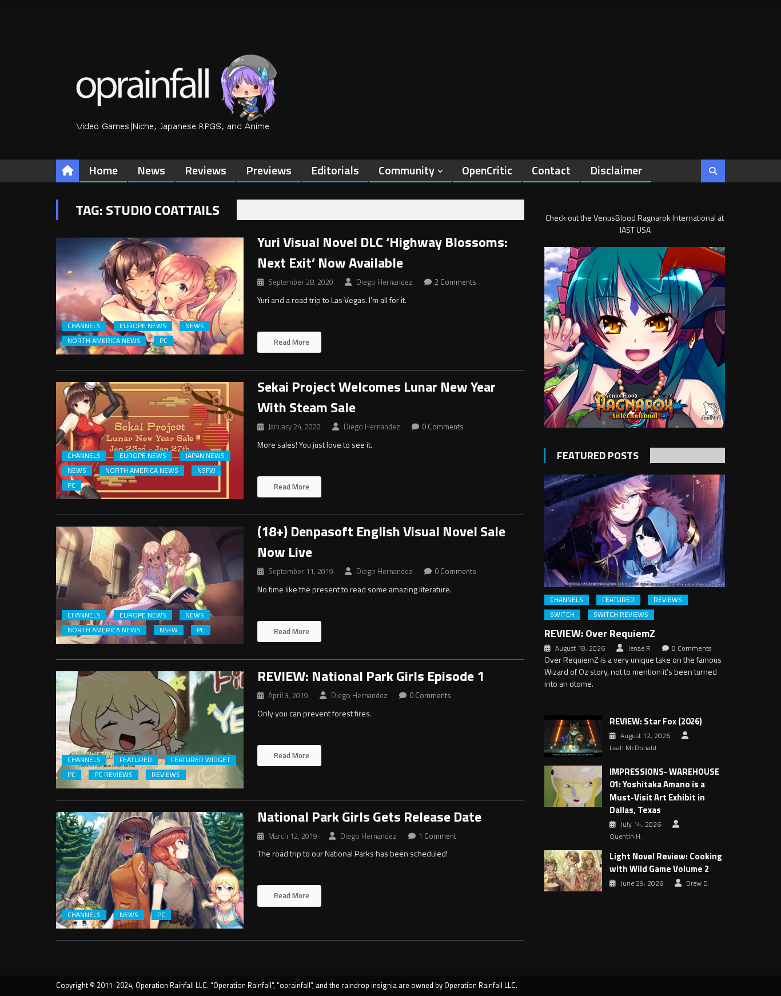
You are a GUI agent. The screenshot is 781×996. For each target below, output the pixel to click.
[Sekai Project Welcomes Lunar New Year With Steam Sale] (150, 440)
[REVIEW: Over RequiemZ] (634, 531)
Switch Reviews (620, 614)
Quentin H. (625, 836)
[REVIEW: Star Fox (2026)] (573, 735)
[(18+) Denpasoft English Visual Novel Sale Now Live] (150, 585)
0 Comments (443, 426)
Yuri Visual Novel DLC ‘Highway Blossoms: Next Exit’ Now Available (382, 252)
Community (406, 170)
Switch (562, 614)
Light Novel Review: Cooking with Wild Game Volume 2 (665, 863)
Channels (84, 326)
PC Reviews (113, 775)
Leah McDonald (632, 748)
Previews (269, 170)
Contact (551, 170)
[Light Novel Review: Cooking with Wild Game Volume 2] (573, 870)
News (151, 170)
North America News (104, 341)
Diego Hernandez (384, 282)
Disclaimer (616, 170)
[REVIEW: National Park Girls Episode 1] (150, 729)
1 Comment (437, 836)
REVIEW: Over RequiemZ (599, 633)
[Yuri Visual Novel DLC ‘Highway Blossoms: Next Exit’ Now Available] (150, 295)
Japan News (205, 456)
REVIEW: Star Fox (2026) (655, 721)
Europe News (142, 326)
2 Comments (455, 282)
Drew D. (698, 883)
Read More (290, 342)
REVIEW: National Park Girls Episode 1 (370, 676)
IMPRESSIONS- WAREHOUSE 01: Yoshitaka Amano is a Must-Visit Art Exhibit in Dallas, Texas (664, 791)
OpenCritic (487, 170)
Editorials (335, 170)
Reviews (205, 170)
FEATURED (135, 760)
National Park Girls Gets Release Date (369, 816)
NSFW (206, 470)
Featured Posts (598, 455)
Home (103, 170)
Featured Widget (200, 760)
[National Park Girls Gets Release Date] (150, 870)
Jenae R (639, 648)
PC (164, 341)
